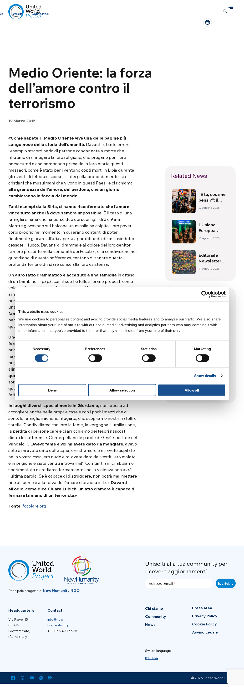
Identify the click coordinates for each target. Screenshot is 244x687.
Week (17, 14)
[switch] (95, 358)
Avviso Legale (205, 632)
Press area (202, 607)
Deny (52, 390)
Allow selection (122, 390)
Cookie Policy (204, 624)
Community (155, 616)
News (150, 624)
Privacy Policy (204, 616)
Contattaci (40, 14)
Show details (205, 376)
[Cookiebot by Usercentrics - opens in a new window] (205, 294)
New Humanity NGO (61, 590)
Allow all (192, 390)
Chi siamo (154, 608)
